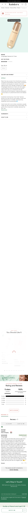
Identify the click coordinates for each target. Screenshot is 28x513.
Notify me (12, 510)
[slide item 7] (14, 370)
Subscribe (24, 494)
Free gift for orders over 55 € (14, 1)
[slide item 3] (7, 370)
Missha (3, 54)
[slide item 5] (11, 370)
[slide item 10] (20, 370)
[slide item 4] (9, 370)
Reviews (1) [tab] (4, 414)
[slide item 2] (6, 370)
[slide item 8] (16, 370)
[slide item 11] (21, 370)
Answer (3, 463)
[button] (14, 74)
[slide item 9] (18, 370)
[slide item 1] (4, 370)
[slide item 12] (23, 370)
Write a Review (14, 410)
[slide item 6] (13, 370)
